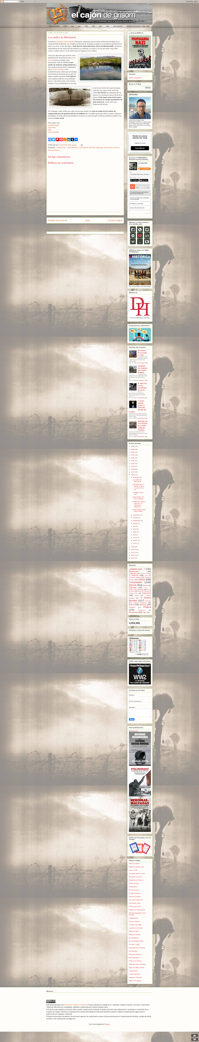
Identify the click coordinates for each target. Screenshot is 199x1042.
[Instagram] (147, 232)
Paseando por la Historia (137, 948)
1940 (72, 26)
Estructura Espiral (135, 896)
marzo (135, 537)
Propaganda (141, 610)
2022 (133, 458)
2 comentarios (141, 380)
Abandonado (73, 147)
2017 (133, 472)
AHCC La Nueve (134, 863)
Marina (57, 150)
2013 (133, 552)
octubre (135, 518)
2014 (133, 549)
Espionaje (99, 147)
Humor (137, 595)
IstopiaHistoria (133, 918)
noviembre (136, 515)
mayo (135, 532)
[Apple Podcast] (140, 244)
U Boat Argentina (134, 974)
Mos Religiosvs (134, 938)
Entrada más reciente (57, 220)
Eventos (146, 587)
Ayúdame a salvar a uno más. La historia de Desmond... (139, 504)
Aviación (135, 575)
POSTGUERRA (118, 26)
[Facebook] (133, 232)
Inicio (87, 220)
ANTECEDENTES (54, 26)
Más (147, 362)
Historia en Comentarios (137, 910)
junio (135, 529)
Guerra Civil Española (136, 589)
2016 (133, 475)
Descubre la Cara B (135, 877)
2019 (133, 466)
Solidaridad (133, 612)
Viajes (145, 612)
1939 (65, 26)
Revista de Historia (135, 954)
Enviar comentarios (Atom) (90, 228)
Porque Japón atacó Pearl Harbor (139, 510)
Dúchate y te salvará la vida (142, 353)
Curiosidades (83, 147)
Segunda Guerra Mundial (65, 42)
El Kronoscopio (134, 890)
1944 (100, 26)
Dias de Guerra (134, 883)
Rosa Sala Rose (134, 957)
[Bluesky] (133, 244)
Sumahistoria (133, 971)
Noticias (143, 605)
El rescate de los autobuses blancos (142, 386)
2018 (133, 469)
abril (134, 535)
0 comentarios (141, 362)
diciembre (136, 477)
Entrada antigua (115, 220)
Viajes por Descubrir (135, 977)
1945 (107, 26)
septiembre (137, 520)
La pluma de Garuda (136, 928)
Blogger (107, 1024)
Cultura (141, 579)
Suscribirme (140, 148)
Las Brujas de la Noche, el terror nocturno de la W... (138, 487)
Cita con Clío (133, 870)
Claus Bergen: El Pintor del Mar (138, 498)
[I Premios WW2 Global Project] (140, 684)
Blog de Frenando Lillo (136, 867)
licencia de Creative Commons (75, 1005)
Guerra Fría (108, 147)
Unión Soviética (58, 69)
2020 (133, 463)
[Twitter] (140, 232)
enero (135, 543)
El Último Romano (135, 893)
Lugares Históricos (140, 603)
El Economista (53, 132)
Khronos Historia (134, 921)
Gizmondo (52, 127)
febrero (135, 540)
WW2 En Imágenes (135, 981)
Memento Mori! (134, 931)
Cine (146, 575)
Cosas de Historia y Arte (137, 873)
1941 (79, 26)
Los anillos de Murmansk (137, 480)
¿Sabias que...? (61, 147)
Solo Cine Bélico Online (136, 967)
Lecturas (148, 601)
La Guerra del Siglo (135, 925)
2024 (133, 452)
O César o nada (134, 944)
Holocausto (146, 593)
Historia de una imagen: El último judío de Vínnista (143, 425)
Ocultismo (132, 607)
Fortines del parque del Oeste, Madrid (142, 369)
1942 (86, 26)
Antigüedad (132, 573)
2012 (133, 555)
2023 (133, 455)
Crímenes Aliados (135, 577)
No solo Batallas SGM (136, 941)
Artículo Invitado (146, 573)
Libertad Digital (53, 125)
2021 (133, 461)
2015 (133, 547)
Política (147, 607)
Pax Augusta (133, 951)
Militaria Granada (134, 934)
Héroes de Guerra (135, 906)
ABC (50, 130)
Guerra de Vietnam (143, 591)
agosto (135, 523)
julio (134, 526)
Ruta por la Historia (135, 961)
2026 (133, 446)
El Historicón (133, 886)
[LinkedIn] (147, 238)
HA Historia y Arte (134, 903)
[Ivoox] (147, 244)
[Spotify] (133, 238)
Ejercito (92, 147)
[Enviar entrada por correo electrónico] (81, 145)
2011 (133, 558)
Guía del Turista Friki (136, 900)
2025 (133, 449)
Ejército (145, 585)
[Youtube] (140, 238)
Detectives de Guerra (136, 880)
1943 (93, 26)
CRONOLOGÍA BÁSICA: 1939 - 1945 (138, 26)
